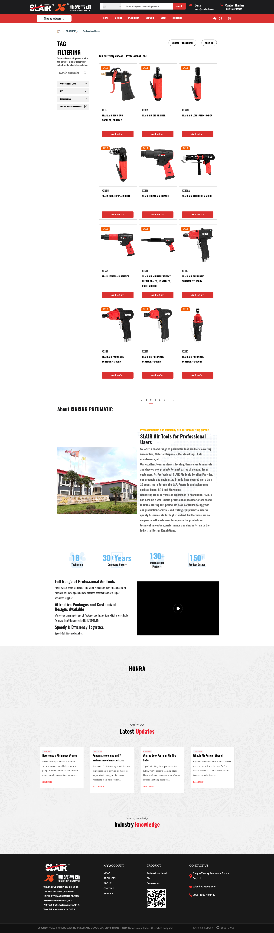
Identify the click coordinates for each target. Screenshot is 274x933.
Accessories (65, 98)
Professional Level (68, 83)
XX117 (185, 271)
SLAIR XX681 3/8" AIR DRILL (116, 196)
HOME (106, 18)
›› (173, 400)
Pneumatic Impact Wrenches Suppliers (152, 928)
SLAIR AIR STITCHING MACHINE (197, 196)
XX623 (185, 110)
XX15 (104, 110)
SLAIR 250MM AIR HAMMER (115, 276)
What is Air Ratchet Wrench (208, 755)
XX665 (105, 190)
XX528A (186, 190)
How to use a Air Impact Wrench (59, 755)
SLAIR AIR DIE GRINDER (154, 115)
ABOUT (118, 18)
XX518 (145, 271)
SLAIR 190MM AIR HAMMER (155, 196)
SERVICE (150, 18)
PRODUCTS (133, 18)
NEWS (163, 18)
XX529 (105, 271)
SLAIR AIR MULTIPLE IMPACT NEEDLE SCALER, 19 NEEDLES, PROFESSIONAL (156, 281)
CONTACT (177, 18)
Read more (47, 782)
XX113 (185, 351)
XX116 (105, 351)
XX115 (145, 351)
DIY (61, 91)
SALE (105, 68)
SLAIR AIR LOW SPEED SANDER (197, 115)
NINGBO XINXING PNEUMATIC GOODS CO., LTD (83, 928)
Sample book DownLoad (71, 106)
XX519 (145, 190)
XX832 (145, 110)
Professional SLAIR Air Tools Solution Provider (184, 474)
